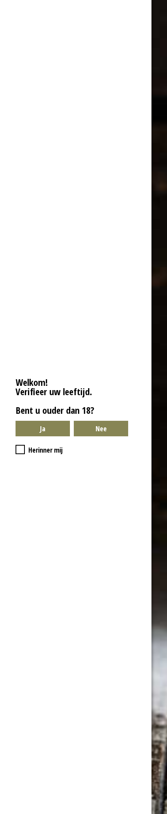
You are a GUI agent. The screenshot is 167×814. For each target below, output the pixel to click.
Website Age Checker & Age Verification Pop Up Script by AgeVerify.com (157, 812)
